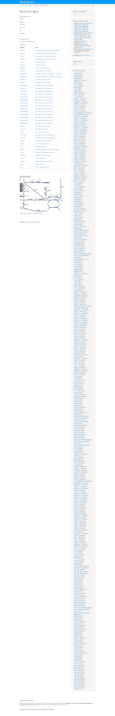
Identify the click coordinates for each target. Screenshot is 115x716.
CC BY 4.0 (87, 55)
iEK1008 (76, 225)
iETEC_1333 (78, 156)
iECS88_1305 (78, 140)
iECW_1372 (77, 152)
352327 (76, 39)
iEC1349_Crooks (79, 232)
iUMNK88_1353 (79, 178)
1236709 (76, 38)
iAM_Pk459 (77, 252)
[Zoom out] (21, 187)
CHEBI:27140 (77, 28)
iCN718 (76, 237)
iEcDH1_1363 (78, 111)
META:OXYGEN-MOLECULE (85, 49)
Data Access (36, 5)
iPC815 (76, 84)
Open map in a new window (26, 213)
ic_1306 (76, 96)
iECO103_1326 (78, 129)
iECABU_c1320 (78, 104)
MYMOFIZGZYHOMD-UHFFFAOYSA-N (82, 46)
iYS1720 (76, 264)
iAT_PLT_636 (78, 208)
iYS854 (76, 228)
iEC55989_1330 (79, 102)
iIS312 (76, 257)
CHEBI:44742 (77, 31)
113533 (76, 36)
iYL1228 (76, 188)
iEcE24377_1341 (79, 116)
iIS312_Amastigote (79, 259)
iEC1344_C (77, 241)
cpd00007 (85, 44)
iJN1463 (76, 262)
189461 (81, 38)
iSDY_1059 (77, 169)
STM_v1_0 (77, 190)
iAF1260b (77, 212)
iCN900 (76, 261)
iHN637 (76, 201)
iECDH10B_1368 (79, 114)
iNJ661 (76, 91)
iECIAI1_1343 (78, 123)
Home (22, 5)
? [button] (40, 221)
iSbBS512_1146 (79, 165)
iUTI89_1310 (78, 179)
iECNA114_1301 (79, 127)
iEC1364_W (77, 234)
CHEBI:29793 (77, 30)
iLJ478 (76, 199)
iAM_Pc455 (77, 250)
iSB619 (76, 78)
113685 (89, 36)
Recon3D (77, 223)
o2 (75, 14)
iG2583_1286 (78, 158)
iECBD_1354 (78, 107)
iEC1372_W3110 (79, 235)
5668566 (80, 39)
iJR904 (76, 185)
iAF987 (76, 192)
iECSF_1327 (78, 145)
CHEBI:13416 (89, 23)
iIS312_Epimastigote (80, 255)
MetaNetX (81, 55)
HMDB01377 (77, 52)
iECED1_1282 (78, 118)
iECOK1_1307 (78, 134)
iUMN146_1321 (79, 176)
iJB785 (76, 219)
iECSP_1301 (78, 149)
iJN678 (76, 194)
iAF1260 (76, 75)
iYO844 (76, 206)
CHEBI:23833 (85, 25)
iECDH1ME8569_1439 (81, 113)
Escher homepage (38, 213)
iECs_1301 (77, 141)
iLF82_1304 (77, 160)
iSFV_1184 (77, 170)
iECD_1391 (77, 109)
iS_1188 (76, 163)
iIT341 (76, 89)
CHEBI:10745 (81, 23)
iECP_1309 (77, 138)
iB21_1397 (77, 95)
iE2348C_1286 (78, 98)
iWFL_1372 (77, 181)
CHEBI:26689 (85, 26)
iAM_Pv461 (77, 246)
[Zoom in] (21, 184)
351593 (89, 38)
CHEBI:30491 (85, 30)
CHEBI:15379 (77, 25)
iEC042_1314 (78, 100)
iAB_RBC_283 (78, 210)
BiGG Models (27, 2)
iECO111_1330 (78, 131)
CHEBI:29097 (85, 28)
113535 (84, 36)
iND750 (76, 82)
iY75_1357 (77, 205)
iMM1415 (77, 196)
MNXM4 (90, 33)
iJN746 (76, 87)
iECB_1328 (77, 105)
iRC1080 (77, 203)
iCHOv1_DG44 (78, 226)
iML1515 (76, 217)
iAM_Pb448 (77, 248)
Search (93, 5)
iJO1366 (76, 73)
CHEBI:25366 (77, 26)
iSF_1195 (77, 86)
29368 (84, 38)
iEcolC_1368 (78, 136)
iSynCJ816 (77, 243)
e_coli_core (77, 187)
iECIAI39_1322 (78, 125)
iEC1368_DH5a (79, 239)
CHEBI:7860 (85, 31)
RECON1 (22, 24)
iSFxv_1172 (77, 172)
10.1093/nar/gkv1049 (62, 704)
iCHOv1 (76, 214)
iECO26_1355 (78, 132)
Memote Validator (44, 5)
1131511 (88, 34)
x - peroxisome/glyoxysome (27, 41)
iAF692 (76, 197)
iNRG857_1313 (78, 161)
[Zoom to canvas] (21, 190)
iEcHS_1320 (78, 122)
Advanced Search (29, 5)
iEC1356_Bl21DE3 (79, 230)
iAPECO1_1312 (79, 80)
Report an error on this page (30, 222)
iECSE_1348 (78, 143)
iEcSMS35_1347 (79, 147)
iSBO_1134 (77, 167)
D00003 (83, 42)
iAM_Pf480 (77, 244)
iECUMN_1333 (78, 151)
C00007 (85, 41)
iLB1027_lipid (78, 221)
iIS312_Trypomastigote (81, 253)
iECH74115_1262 (79, 120)
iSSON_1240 (78, 174)
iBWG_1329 (77, 93)
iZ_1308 (76, 183)
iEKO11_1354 (78, 154)
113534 (80, 36)
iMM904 (76, 77)
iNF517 (76, 216)
